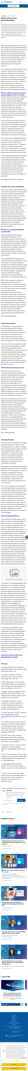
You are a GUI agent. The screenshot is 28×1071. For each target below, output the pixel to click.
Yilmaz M (10, 691)
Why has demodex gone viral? (15, 367)
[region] (14, 1056)
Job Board (14, 1021)
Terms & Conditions (14, 1023)
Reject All (14, 1064)
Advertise (14, 1015)
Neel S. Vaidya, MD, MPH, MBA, (10, 935)
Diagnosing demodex (12, 516)
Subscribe (20, 800)
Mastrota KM (6, 764)
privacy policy (5, 804)
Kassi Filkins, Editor (6, 936)
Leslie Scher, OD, (16, 875)
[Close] (26, 1044)
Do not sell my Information (14, 1026)
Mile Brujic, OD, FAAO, (7, 875)
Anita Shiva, (23, 877)
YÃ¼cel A (4, 691)
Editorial (14, 1018)
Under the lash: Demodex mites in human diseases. (13, 714)
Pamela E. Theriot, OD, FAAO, (10, 874)
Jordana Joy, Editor (7, 846)
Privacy (14, 1025)
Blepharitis (9, 811)
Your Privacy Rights (14, 1028)
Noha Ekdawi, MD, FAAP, (8, 966)
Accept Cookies (14, 1068)
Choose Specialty (12, 6)
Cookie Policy (24, 1058)
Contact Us (14, 1020)
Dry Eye (3, 811)
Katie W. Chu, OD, (6, 877)
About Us (14, 1016)
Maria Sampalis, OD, (15, 877)
